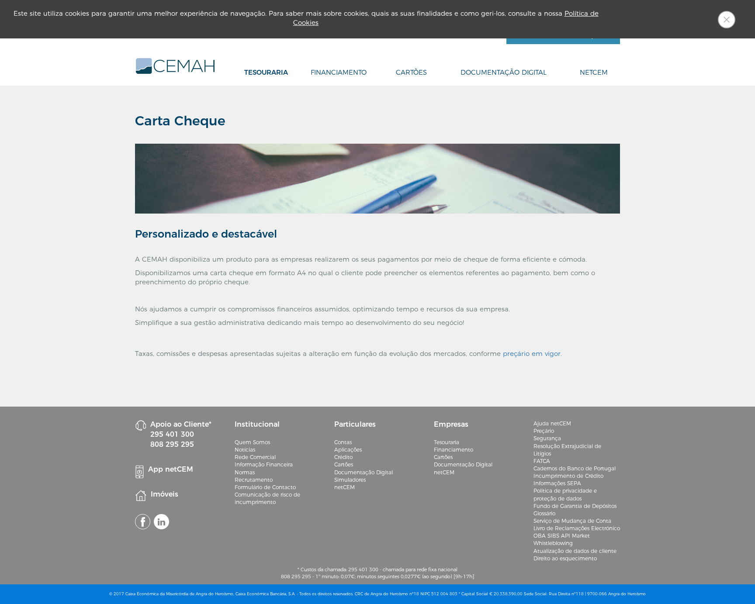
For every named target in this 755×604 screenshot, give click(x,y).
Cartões (411, 72)
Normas (245, 472)
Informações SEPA (557, 483)
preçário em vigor (532, 353)
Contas (343, 442)
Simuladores (350, 479)
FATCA (541, 461)
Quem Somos (252, 442)
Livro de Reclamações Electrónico (576, 528)
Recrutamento (254, 479)
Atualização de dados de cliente (574, 551)
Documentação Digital (504, 72)
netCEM (594, 72)
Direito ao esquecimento (565, 558)
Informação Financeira (264, 464)
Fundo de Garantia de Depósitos (574, 506)
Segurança (547, 438)
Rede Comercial (255, 457)
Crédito (343, 457)
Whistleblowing (553, 543)
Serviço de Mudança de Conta (572, 521)
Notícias (245, 449)
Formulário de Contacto (265, 487)
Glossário (544, 513)
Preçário (543, 431)
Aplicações (348, 449)
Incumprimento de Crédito (568, 476)
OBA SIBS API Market (561, 535)
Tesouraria (266, 72)
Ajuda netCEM (552, 423)
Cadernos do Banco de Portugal (574, 468)
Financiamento (339, 72)
